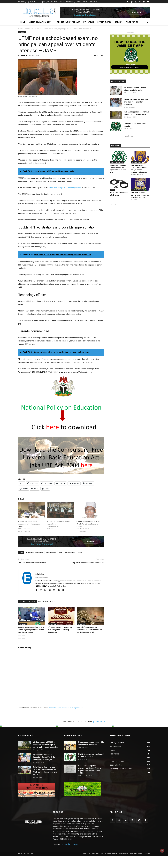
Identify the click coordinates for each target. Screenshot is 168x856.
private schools (70, 552)
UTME (80, 552)
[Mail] (140, 1)
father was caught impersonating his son (65, 188)
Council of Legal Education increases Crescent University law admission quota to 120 (89, 629)
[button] (147, 22)
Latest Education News (40, 22)
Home (22, 22)
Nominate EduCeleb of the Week (130, 854)
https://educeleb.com (41, 577)
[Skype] (55, 590)
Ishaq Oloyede (51, 552)
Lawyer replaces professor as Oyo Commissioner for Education (136, 101)
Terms (85, 2)
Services (147, 854)
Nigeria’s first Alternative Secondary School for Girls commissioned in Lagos (44, 757)
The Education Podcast (68, 22)
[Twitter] (144, 1)
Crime (112, 190)
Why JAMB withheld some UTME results (88, 562)
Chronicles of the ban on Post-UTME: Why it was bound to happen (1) (88, 523)
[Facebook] (127, 1)
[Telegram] (60, 590)
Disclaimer (93, 2)
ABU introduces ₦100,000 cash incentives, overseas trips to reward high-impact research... (45, 744)
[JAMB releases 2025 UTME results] (116, 126)
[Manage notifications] (162, 851)
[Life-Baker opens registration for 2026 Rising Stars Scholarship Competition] (61, 616)
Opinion (118, 22)
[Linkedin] (135, 1)
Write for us (132, 22)
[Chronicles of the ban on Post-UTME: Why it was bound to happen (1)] (89, 510)
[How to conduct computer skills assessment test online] (70, 745)
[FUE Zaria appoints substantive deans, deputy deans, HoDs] (116, 115)
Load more (129, 136)
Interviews (88, 22)
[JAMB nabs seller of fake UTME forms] (119, 184)
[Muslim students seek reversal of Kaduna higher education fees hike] (119, 157)
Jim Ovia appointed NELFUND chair (32, 562)
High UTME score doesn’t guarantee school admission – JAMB (30, 523)
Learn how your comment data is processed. (66, 708)
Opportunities (104, 22)
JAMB (60, 552)
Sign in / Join (45, 2)
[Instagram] (131, 1)
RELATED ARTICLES (27, 602)
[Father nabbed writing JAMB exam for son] (60, 510)
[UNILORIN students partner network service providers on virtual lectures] (140, 184)
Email (79, 2)
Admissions (29, 29)
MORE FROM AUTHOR (46, 602)
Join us (61, 2)
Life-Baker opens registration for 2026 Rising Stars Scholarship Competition (60, 629)
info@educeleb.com (70, 844)
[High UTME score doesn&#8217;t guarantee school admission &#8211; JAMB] (31, 510)
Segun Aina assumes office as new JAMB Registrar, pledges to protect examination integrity (31, 629)
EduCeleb (24, 55)
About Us (54, 2)
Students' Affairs (137, 190)
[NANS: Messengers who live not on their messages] (70, 757)
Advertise (95, 854)
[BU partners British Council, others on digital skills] (116, 90)
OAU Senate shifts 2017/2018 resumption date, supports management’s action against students (139, 169)
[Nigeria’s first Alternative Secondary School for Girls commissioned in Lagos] (24, 757)
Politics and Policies (117, 162)
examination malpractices (35, 552)
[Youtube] (148, 1)
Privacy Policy (70, 2)
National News (136, 162)
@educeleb (99, 721)
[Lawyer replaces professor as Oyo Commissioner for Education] (116, 102)
